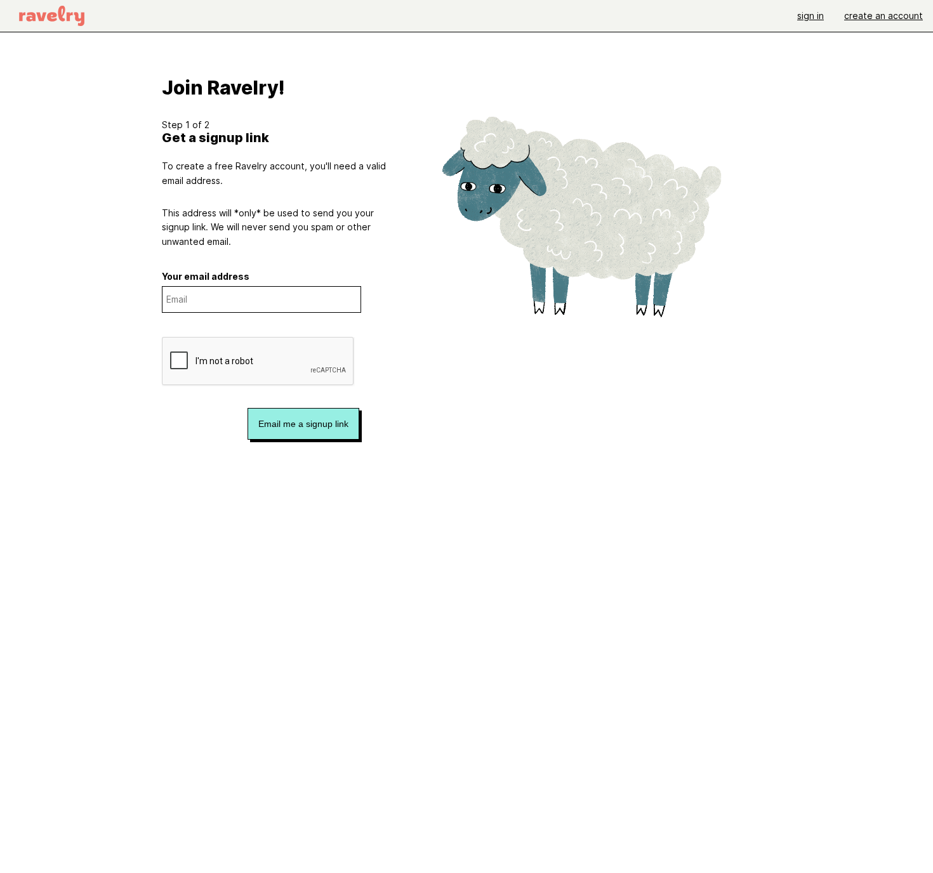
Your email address (205, 276)
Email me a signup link (303, 424)
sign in (810, 15)
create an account (883, 15)
